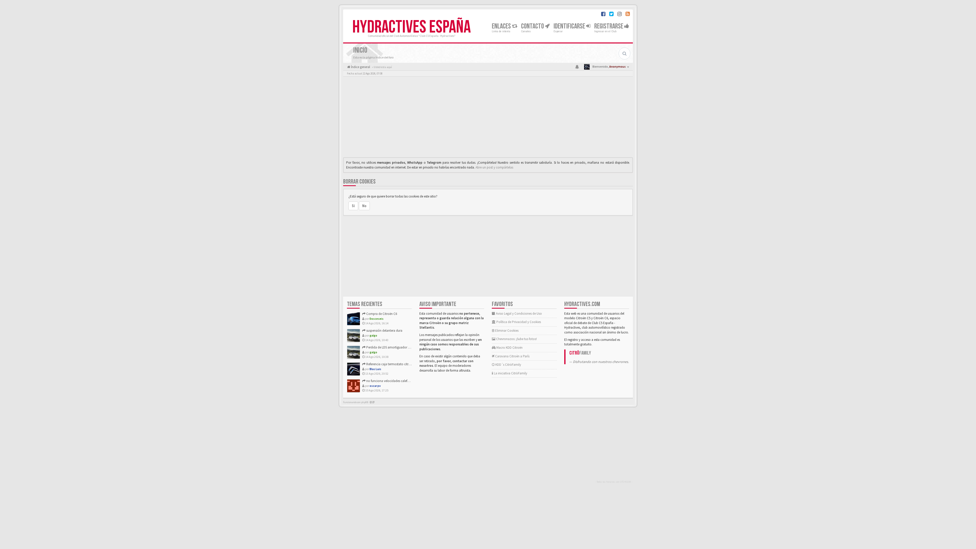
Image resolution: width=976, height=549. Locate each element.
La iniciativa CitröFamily (510, 373)
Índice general (360, 67)
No (364, 206)
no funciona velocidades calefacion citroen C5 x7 (399, 381)
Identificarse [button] (570, 26)
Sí (353, 206)
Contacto (533, 26)
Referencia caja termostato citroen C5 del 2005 (397, 364)
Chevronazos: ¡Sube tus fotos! (516, 339)
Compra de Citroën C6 (381, 314)
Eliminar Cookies (506, 330)
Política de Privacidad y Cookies (518, 322)
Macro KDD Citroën (509, 347)
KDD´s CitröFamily (508, 364)
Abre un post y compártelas (494, 167)
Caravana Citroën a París (511, 356)
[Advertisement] (488, 118)
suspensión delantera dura (383, 330)
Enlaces (502, 26)
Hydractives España (411, 27)
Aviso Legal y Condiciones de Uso (518, 313)
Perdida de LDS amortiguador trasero (391, 347)
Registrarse (609, 26)
